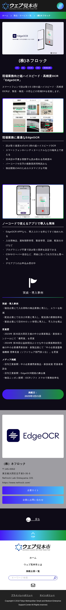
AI (23, 68)
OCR (30, 68)
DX (38, 68)
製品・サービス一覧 (23, 15)
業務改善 (47, 68)
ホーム (5, 15)
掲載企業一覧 (33, 571)
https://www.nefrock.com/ (16, 482)
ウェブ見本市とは (33, 564)
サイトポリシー (47, 595)
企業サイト (33, 490)
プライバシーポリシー (22, 595)
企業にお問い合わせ (33, 500)
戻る (37, 519)
